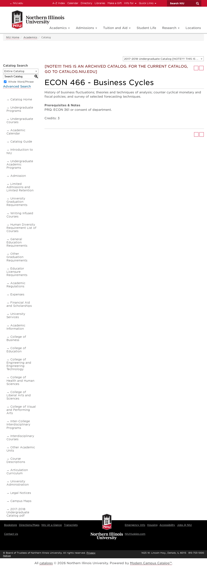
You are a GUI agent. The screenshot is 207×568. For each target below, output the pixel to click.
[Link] (33, 20)
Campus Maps (20, 501)
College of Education (16, 349)
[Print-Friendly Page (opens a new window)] (196, 68)
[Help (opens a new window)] (201, 68)
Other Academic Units (20, 449)
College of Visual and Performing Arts (21, 410)
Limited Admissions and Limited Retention (20, 187)
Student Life (146, 28)
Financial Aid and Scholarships (19, 304)
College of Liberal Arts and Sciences (18, 395)
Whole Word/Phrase (21, 81)
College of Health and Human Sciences (20, 380)
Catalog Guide (21, 141)
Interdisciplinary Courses (20, 437)
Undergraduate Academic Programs (19, 164)
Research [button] (169, 28)
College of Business (16, 338)
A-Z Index (58, 3)
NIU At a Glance (51, 524)
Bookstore (10, 524)
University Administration (17, 483)
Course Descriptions (15, 460)
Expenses (17, 294)
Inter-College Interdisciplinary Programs (18, 424)
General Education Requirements (16, 242)
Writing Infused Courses (19, 215)
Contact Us (11, 533)
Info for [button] (129, 3)
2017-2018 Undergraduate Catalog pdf (17, 512)
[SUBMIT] (197, 3)
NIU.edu (15, 3)
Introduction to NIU (19, 151)
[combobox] (163, 58)
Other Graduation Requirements (16, 257)
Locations (193, 28)
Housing (152, 524)
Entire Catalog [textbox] (14, 71)
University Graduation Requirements (16, 202)
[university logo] (106, 527)
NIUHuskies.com (135, 533)
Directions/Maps (29, 524)
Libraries (100, 3)
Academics (30, 37)
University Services (15, 315)
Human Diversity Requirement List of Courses (21, 228)
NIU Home (12, 37)
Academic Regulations (15, 284)
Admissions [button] (85, 28)
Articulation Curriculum (17, 471)
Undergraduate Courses (19, 120)
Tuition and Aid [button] (116, 28)
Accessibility (167, 524)
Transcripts (71, 524)
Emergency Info (135, 524)
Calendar (72, 3)
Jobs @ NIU (184, 524)
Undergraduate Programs (19, 109)
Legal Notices (20, 492)
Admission (18, 175)
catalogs (46, 563)
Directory (86, 3)
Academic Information (15, 327)
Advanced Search (17, 86)
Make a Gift (115, 3)
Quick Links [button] (146, 3)
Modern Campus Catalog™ (151, 563)
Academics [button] (58, 28)
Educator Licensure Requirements (16, 272)
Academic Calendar (15, 132)
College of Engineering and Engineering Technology (18, 364)
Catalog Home (21, 99)
